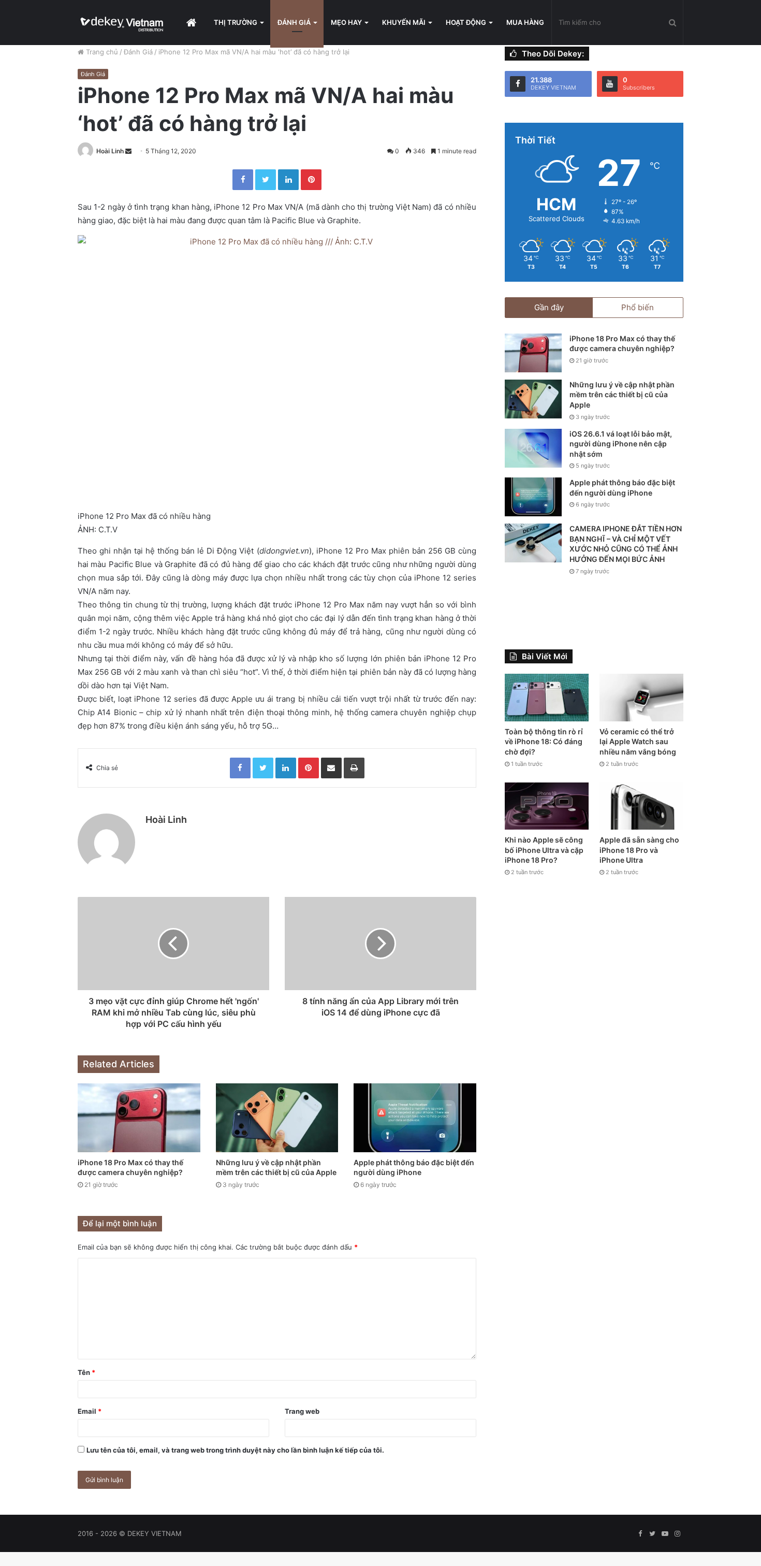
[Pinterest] (311, 179)
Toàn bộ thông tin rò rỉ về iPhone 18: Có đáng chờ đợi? (544, 741)
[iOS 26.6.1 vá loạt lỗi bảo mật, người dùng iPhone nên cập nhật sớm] (533, 448)
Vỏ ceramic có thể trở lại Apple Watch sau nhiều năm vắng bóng (637, 741)
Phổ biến (637, 307)
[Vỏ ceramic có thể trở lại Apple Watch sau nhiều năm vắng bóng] (641, 697)
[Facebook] (242, 179)
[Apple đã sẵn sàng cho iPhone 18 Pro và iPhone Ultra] (641, 806)
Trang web (302, 1411)
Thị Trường (235, 22)
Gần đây (549, 307)
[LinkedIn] (288, 179)
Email (89, 1411)
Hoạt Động (466, 22)
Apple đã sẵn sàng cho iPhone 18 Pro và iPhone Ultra (639, 849)
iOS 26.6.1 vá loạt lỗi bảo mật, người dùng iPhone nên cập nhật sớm (620, 443)
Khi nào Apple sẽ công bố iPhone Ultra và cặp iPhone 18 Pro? (544, 849)
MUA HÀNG (525, 22)
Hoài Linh (110, 151)
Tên (86, 1372)
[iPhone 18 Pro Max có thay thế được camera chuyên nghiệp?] (139, 1117)
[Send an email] (128, 151)
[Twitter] (265, 179)
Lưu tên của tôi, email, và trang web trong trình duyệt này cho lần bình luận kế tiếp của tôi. (235, 1450)
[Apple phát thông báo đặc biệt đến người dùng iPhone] (415, 1117)
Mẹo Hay (346, 22)
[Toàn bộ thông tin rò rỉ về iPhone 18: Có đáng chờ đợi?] (547, 697)
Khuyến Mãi (404, 22)
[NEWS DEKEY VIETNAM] (122, 22)
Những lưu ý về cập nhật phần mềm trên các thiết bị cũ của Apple (622, 394)
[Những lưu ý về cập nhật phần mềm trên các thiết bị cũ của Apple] (277, 1117)
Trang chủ (101, 52)
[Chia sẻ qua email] (331, 768)
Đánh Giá (294, 22)
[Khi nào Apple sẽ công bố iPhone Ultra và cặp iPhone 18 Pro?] (547, 806)
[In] (354, 768)
